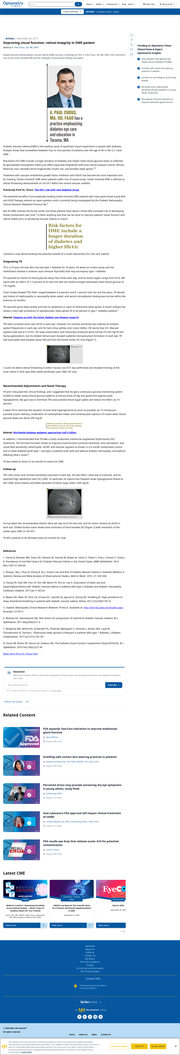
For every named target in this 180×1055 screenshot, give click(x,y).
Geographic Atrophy (104, 12)
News (88, 4)
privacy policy (56, 691)
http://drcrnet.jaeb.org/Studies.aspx (103, 607)
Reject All (139, 1046)
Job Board (90, 958)
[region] (90, 1046)
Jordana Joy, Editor (54, 793)
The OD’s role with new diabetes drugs (57, 189)
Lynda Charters (53, 849)
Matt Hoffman (52, 737)
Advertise (90, 946)
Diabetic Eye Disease (13, 701)
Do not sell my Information (90, 968)
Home (72, 1034)
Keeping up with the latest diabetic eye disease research (46, 317)
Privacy (90, 965)
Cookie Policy (26, 1052)
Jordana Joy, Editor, (79, 821)
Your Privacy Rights (90, 971)
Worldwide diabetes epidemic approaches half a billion (44, 432)
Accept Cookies (158, 1046)
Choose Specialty (70, 11)
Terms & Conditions (90, 961)
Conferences (111, 4)
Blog (124, 4)
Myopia (116, 12)
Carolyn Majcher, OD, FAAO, (58, 821)
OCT (27, 701)
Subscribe (112, 685)
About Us (90, 949)
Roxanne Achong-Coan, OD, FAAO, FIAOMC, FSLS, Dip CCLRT (72, 761)
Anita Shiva (94, 821)
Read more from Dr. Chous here (20, 653)
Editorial (90, 952)
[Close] (176, 1046)
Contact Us (90, 955)
